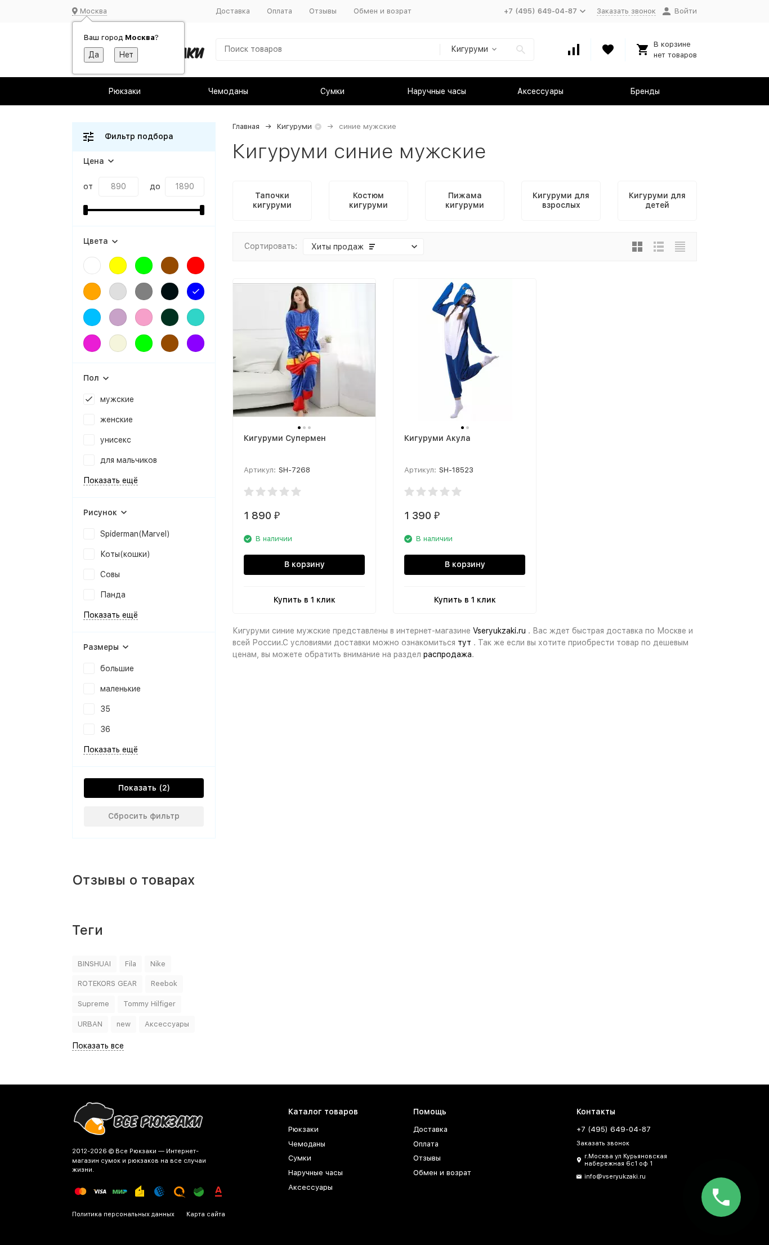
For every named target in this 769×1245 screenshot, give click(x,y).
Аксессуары (540, 91)
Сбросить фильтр (144, 815)
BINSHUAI (94, 964)
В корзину (304, 564)
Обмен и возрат (383, 11)
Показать (137, 787)
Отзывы (323, 11)
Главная (246, 126)
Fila (130, 964)
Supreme (93, 1003)
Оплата (279, 11)
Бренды (645, 91)
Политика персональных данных (123, 1214)
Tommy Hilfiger (149, 1003)
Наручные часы (436, 91)
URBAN (90, 1024)
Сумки (332, 91)
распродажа (447, 654)
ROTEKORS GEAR (107, 983)
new (124, 1024)
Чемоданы (228, 91)
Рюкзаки (124, 91)
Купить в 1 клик (305, 599)
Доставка (233, 11)
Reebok (164, 983)
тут (464, 642)
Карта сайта (205, 1214)
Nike (158, 964)
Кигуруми (294, 126)
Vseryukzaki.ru (499, 630)
